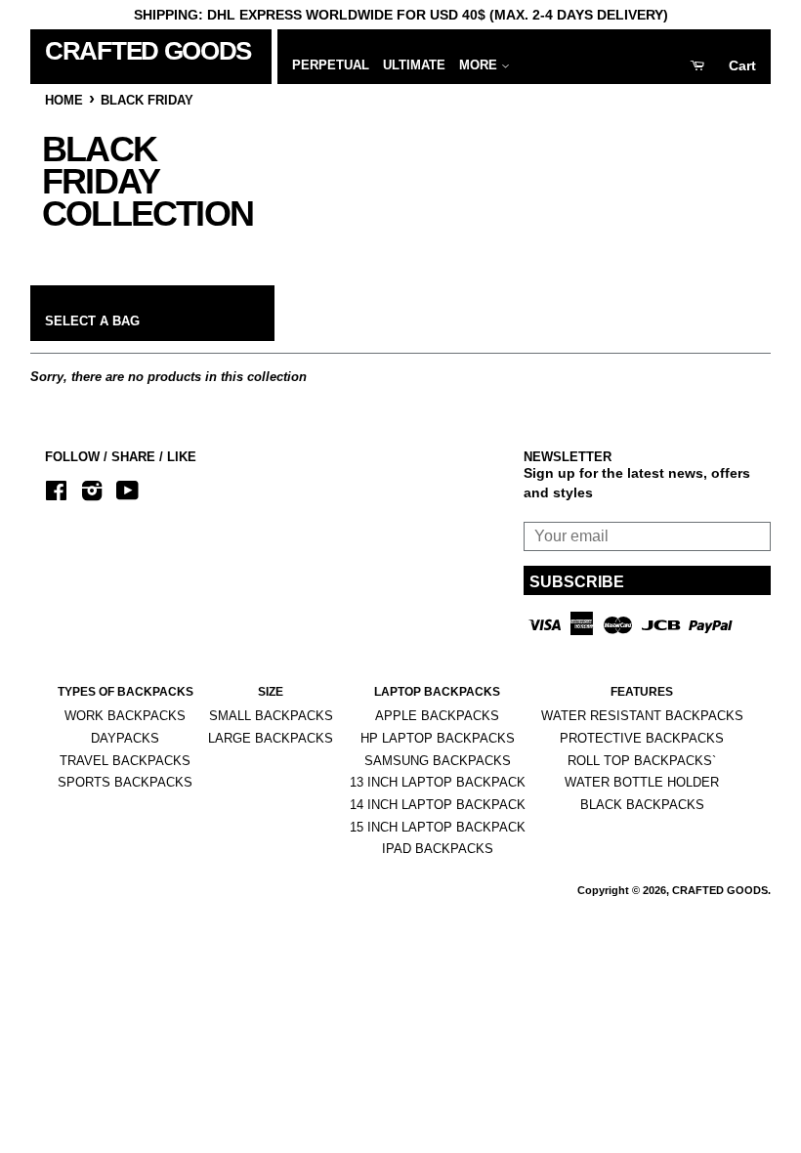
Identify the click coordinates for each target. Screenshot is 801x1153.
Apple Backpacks (437, 715)
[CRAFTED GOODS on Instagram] (92, 494)
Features (642, 692)
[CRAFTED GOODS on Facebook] (56, 494)
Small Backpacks (271, 715)
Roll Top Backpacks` (642, 760)
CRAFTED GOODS (142, 50)
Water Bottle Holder (642, 782)
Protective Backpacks (642, 738)
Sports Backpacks (125, 782)
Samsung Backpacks (437, 760)
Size (270, 692)
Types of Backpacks (125, 692)
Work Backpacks (125, 715)
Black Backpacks (642, 804)
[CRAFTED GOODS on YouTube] (127, 494)
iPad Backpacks (437, 848)
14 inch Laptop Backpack (438, 804)
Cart (742, 65)
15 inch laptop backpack (438, 827)
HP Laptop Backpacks (437, 738)
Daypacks (125, 738)
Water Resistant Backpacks (642, 715)
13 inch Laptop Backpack (438, 782)
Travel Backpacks (125, 760)
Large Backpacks (270, 738)
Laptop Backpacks (437, 692)
